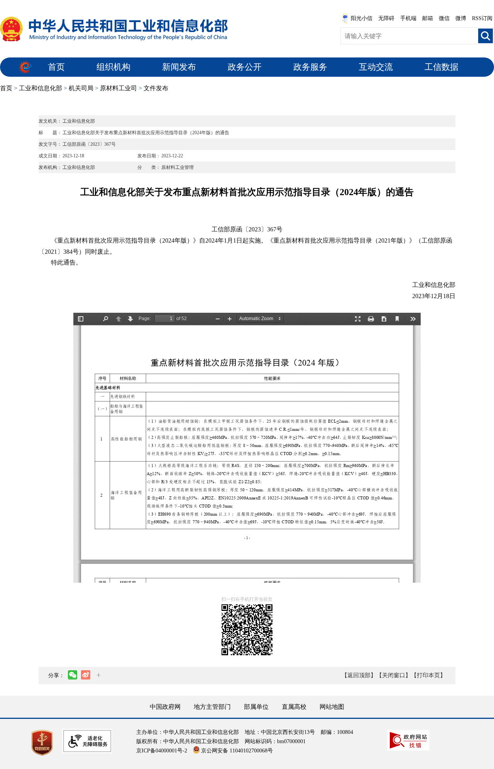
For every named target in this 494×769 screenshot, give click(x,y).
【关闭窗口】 (393, 675)
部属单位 (256, 706)
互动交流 (376, 67)
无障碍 (386, 18)
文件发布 (156, 88)
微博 (460, 18)
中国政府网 (165, 706)
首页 (56, 67)
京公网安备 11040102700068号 (237, 751)
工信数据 (441, 67)
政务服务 (310, 67)
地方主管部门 (212, 706)
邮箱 (427, 18)
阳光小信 (361, 18)
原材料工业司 (118, 88)
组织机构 (113, 67)
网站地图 (332, 706)
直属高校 (294, 706)
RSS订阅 (482, 18)
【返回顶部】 (359, 675)
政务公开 (245, 67)
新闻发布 (179, 67)
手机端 (408, 18)
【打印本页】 (428, 675)
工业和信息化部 (40, 88)
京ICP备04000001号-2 (161, 751)
